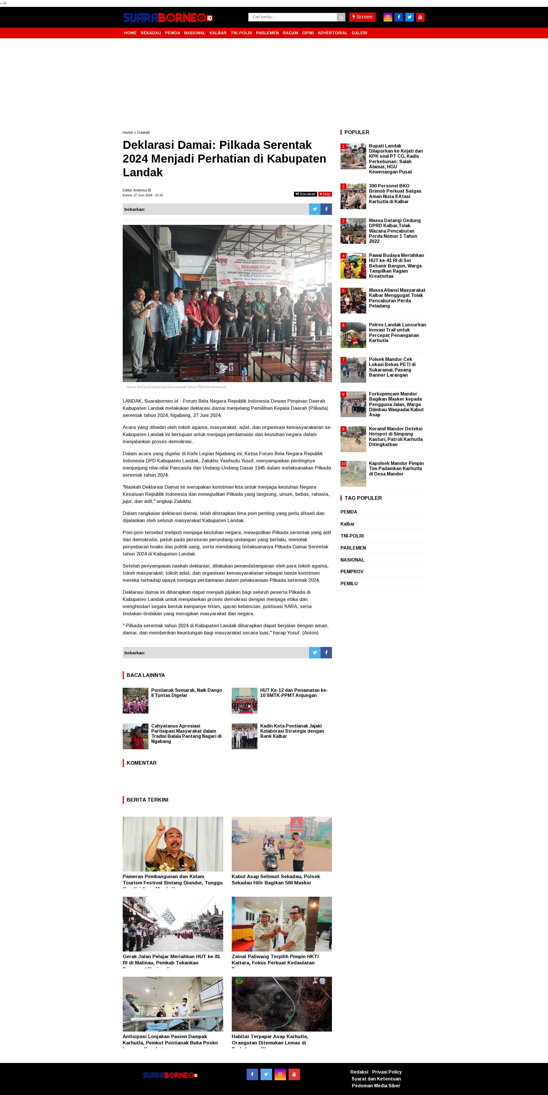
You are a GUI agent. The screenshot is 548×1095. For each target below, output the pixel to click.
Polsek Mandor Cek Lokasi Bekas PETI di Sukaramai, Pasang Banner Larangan (392, 367)
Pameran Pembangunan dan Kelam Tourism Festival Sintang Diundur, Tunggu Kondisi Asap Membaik (173, 883)
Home (128, 132)
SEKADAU (151, 33)
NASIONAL (195, 33)
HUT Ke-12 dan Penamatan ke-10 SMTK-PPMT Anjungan (294, 693)
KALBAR (218, 33)
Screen (363, 17)
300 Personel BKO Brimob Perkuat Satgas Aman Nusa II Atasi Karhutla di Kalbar (395, 193)
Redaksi (359, 1072)
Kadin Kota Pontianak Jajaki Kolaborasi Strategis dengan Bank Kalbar (292, 731)
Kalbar (348, 523)
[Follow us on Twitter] (266, 1074)
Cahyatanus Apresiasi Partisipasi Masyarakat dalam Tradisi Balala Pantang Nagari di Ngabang (186, 734)
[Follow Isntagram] (280, 1074)
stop (326, 194)
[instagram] (388, 17)
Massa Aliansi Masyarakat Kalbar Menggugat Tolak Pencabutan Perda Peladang (397, 298)
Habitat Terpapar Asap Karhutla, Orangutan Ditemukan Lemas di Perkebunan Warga (270, 1043)
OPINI (308, 33)
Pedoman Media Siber (376, 1085)
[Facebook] (326, 209)
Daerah (143, 132)
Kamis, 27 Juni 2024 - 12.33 (143, 195)
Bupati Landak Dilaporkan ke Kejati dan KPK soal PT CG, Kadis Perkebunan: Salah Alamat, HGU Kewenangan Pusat (396, 158)
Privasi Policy (387, 1072)
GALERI (359, 33)
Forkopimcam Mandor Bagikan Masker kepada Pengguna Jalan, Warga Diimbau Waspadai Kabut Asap (396, 404)
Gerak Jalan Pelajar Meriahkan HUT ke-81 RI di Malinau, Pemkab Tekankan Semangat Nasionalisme (171, 963)
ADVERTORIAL (333, 33)
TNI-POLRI (241, 33)
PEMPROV (352, 571)
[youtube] (420, 17)
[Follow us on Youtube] (294, 1074)
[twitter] (409, 17)
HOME (130, 33)
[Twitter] (315, 209)
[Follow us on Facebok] (252, 1074)
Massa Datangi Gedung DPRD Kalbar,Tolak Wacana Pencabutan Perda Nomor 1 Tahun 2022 (395, 231)
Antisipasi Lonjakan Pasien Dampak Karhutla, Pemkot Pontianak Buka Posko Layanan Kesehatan (170, 1043)
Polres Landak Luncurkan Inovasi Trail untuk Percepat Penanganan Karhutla (397, 332)
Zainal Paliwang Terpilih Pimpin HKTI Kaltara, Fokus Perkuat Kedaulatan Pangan (275, 963)
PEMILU (349, 583)
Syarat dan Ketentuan (376, 1078)
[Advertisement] (274, 84)
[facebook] (398, 17)
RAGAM (290, 33)
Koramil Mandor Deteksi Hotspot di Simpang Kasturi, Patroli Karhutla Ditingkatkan (396, 436)
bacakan (307, 194)
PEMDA (172, 33)
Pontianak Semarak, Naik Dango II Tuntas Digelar (186, 693)
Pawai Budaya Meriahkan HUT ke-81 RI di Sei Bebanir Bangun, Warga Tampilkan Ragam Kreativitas (396, 266)
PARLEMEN (267, 33)
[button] (419, 30)
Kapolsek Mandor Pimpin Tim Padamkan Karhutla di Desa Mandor (396, 468)
